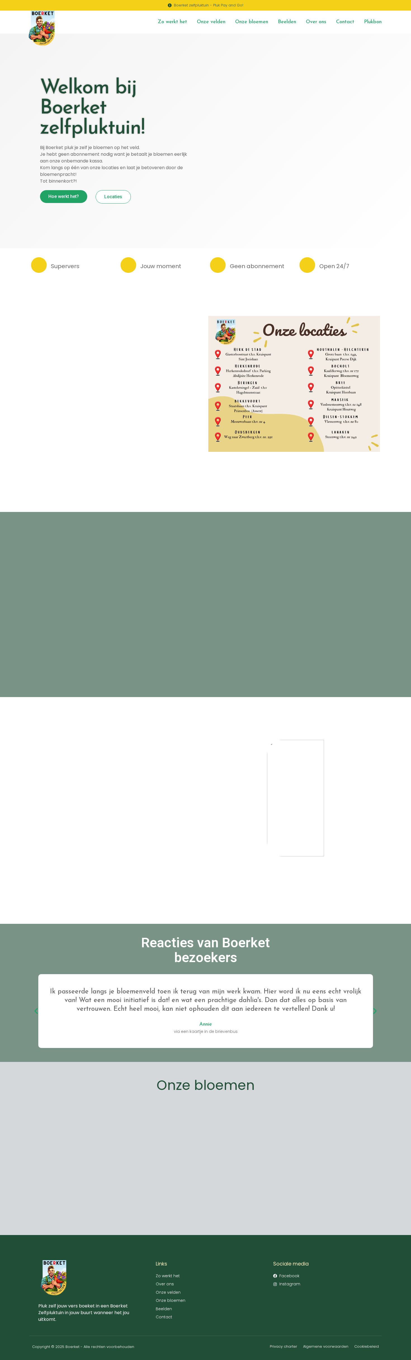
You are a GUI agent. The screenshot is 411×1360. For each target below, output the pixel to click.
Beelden (287, 22)
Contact (345, 22)
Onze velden (211, 22)
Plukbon (373, 22)
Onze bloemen (251, 22)
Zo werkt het (172, 22)
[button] (36, 1011)
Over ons (316, 22)
